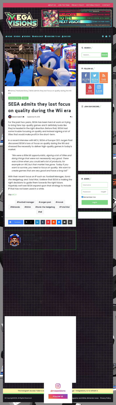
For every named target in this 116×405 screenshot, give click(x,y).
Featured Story (22, 91)
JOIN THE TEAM (63, 5)
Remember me (89, 197)
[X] (27, 244)
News (25, 98)
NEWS (18, 36)
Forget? (103, 192)
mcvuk (60, 202)
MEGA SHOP (38, 36)
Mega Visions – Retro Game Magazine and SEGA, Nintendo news (73, 398)
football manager (26, 202)
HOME (9, 36)
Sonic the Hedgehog (46, 207)
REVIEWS (27, 36)
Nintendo (16, 207)
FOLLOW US (58, 396)
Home (12, 91)
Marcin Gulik (16, 117)
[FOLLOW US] (58, 387)
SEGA (28, 207)
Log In (94, 202)
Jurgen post (45, 202)
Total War (65, 207)
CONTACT (106, 5)
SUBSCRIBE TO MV (53, 36)
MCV (14, 194)
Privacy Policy (105, 398)
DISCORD (67, 36)
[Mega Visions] (21, 20)
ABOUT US (52, 5)
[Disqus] (40, 284)
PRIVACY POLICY (78, 5)
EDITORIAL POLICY (93, 5)
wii (41, 212)
